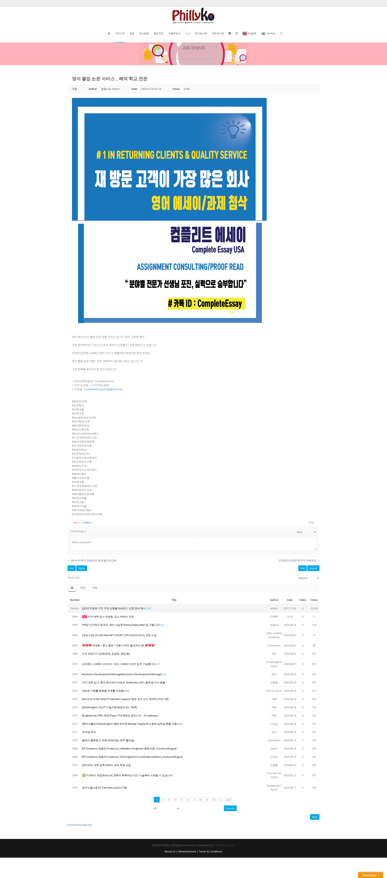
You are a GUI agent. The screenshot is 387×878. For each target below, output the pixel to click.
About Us (170, 851)
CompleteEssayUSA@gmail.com (103, 389)
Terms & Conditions (211, 851)
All (72, 588)
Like (76, 522)
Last (228, 799)
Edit (302, 568)
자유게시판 (218, 33)
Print (311, 522)
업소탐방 (144, 33)
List (72, 568)
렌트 (132, 33)
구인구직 (120, 33)
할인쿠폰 (158, 33)
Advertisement (187, 851)
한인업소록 (201, 33)
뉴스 (187, 33)
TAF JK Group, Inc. (224, 845)
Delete (313, 568)
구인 (82, 588)
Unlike (87, 522)
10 (213, 799)
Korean (271, 33)
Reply (81, 568)
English (252, 33)
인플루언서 (174, 33)
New (314, 817)
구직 (94, 588)
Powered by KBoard (80, 825)
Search (230, 808)
